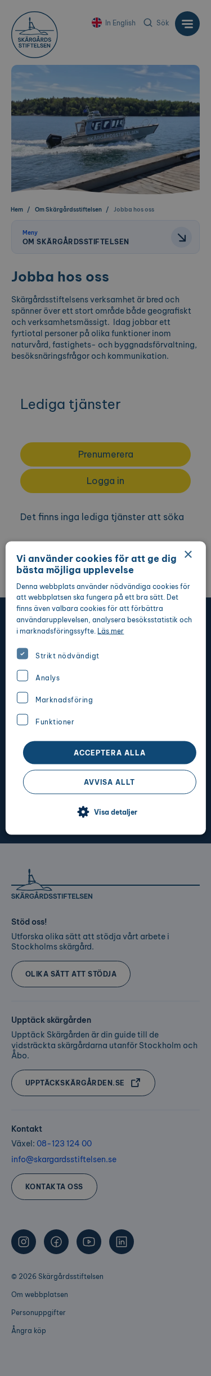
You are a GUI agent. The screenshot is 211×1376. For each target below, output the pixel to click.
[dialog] (105, 688)
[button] (105, 812)
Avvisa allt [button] (109, 782)
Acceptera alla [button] (110, 753)
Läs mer (110, 630)
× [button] (187, 554)
